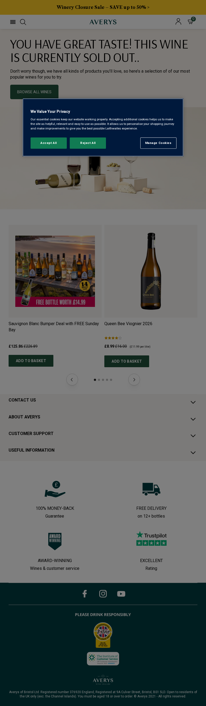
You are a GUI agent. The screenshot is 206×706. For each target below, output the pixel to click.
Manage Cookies (158, 143)
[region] (103, 127)
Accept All (49, 143)
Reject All (88, 143)
